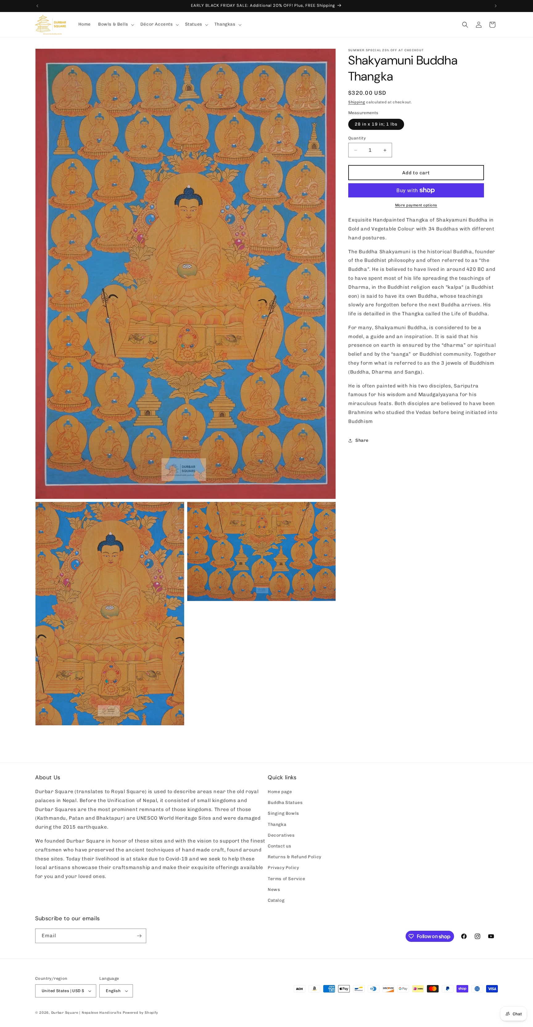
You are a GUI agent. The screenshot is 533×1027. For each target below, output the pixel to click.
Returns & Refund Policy (294, 856)
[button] (115, 24)
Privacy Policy (283, 868)
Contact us (279, 846)
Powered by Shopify (141, 1013)
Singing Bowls (283, 813)
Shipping (356, 102)
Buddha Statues (285, 802)
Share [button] (362, 440)
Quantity (357, 138)
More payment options (416, 205)
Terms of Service (286, 878)
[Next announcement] (495, 6)
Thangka (277, 824)
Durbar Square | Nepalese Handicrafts (86, 1013)
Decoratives (281, 835)
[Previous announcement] (37, 6)
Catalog (276, 900)
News (274, 889)
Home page (280, 791)
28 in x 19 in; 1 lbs (376, 124)
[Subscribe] (139, 936)
